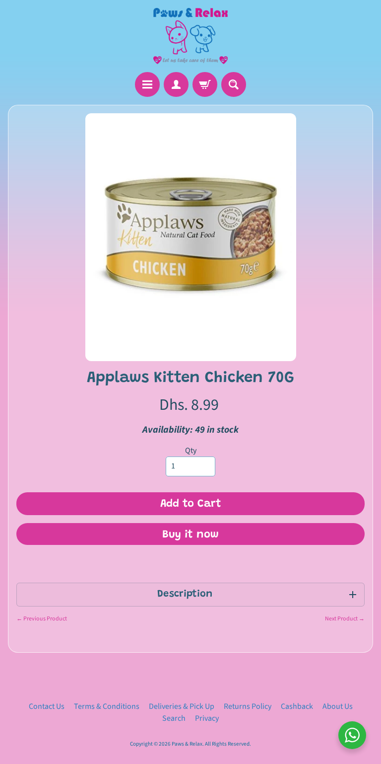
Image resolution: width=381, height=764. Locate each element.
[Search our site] (233, 84)
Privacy (207, 718)
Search (174, 718)
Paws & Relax (187, 744)
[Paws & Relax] (190, 36)
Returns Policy (247, 706)
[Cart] (204, 84)
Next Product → (345, 618)
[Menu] (147, 84)
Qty (190, 450)
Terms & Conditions (106, 706)
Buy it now (190, 535)
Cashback (297, 706)
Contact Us (46, 706)
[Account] (176, 84)
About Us (337, 706)
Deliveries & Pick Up (181, 706)
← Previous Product (41, 618)
